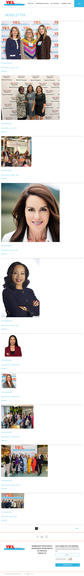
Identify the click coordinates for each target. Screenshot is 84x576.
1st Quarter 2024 (6, 170)
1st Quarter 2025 (6, 360)
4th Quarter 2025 (6, 480)
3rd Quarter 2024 (6, 123)
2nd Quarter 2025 (6, 392)
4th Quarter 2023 (6, 321)
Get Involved (55, 3)
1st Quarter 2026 (6, 512)
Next (78, 528)
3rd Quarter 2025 (6, 432)
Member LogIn (66, 3)
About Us (31, 3)
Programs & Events (42, 3)
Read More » (4, 71)
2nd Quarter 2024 (6, 245)
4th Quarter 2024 (6, 63)
